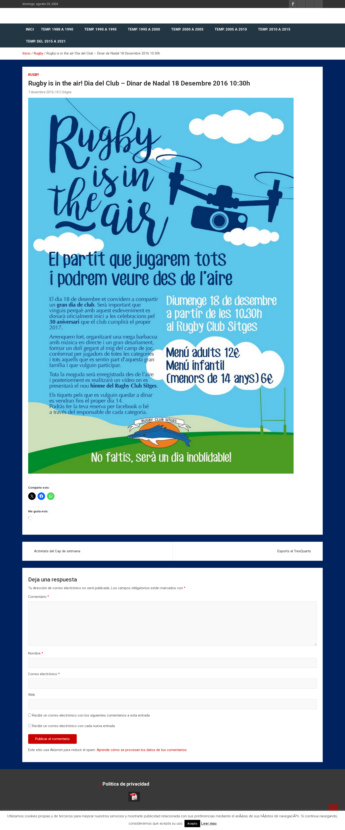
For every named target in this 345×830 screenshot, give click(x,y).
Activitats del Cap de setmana (57, 551)
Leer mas (209, 823)
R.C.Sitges (64, 92)
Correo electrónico (44, 674)
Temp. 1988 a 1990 (57, 29)
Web (31, 695)
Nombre (35, 653)
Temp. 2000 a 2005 (187, 29)
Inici (30, 29)
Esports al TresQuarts (294, 551)
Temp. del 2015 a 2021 (46, 41)
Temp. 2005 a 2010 (231, 29)
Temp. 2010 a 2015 (274, 29)
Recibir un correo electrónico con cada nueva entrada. (73, 726)
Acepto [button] (192, 823)
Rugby (33, 75)
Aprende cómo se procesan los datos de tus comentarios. (142, 750)
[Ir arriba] (333, 809)
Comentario (38, 597)
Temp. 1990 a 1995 (100, 29)
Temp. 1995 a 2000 (144, 29)
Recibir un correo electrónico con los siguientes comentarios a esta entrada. (91, 715)
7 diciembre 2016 (41, 92)
